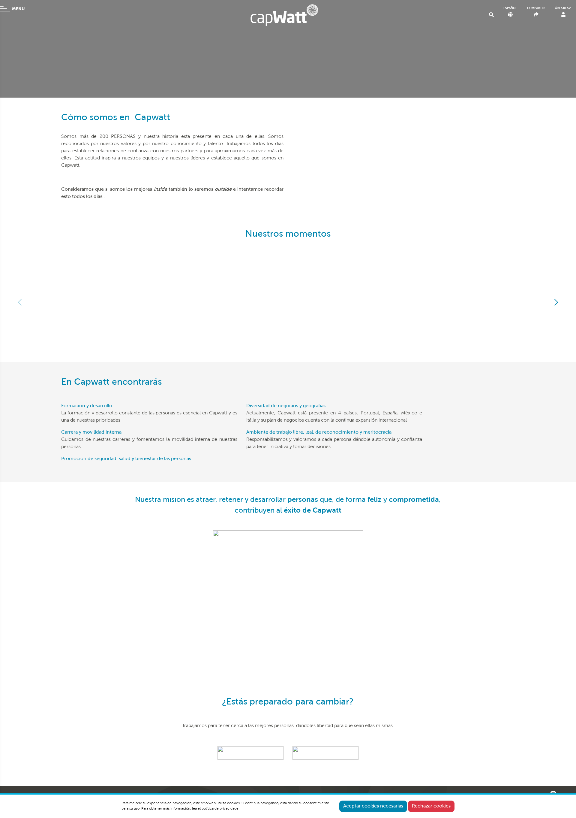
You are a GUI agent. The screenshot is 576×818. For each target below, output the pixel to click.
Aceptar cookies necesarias (373, 806)
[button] (555, 302)
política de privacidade (220, 808)
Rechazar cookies (431, 806)
